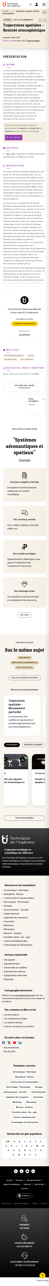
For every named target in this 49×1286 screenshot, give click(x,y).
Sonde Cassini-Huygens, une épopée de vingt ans (24, 781)
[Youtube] (14, 1042)
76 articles (24, 460)
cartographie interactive (25, 996)
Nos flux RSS (9, 1052)
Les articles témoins (13, 1023)
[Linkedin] (20, 1042)
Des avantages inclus (24, 591)
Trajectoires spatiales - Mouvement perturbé (17, 706)
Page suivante (33, 400)
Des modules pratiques (24, 554)
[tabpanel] (24, 780)
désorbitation (10, 359)
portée (30, 355)
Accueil (6, 11)
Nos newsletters (11, 1048)
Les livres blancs (11, 1015)
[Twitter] (9, 1042)
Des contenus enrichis (24, 520)
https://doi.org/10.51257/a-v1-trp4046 (21, 374)
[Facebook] (3, 1042)
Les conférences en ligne (15, 1019)
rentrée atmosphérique (14, 355)
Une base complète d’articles (24, 482)
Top (7, 1142)
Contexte (33, 402)
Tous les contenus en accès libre (19, 1027)
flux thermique (27, 359)
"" (24, 446)
